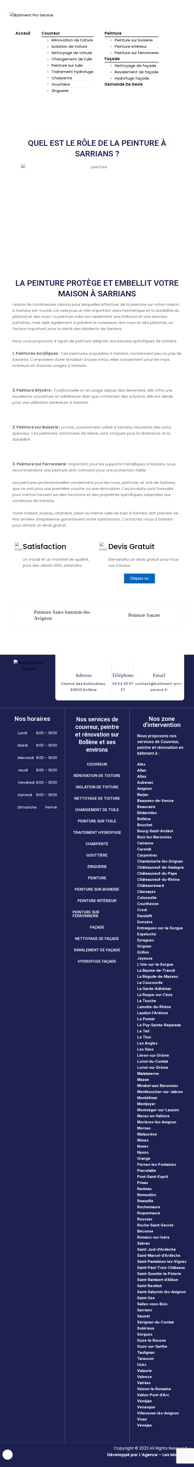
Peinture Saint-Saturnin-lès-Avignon (62, 615)
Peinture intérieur (131, 46)
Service (47, 106)
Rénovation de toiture (72, 40)
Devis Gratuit (73, 15)
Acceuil (22, 33)
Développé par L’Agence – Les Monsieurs (149, 1455)
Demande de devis (124, 84)
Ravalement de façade (137, 72)
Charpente (62, 78)
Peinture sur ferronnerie (137, 52)
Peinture (113, 33)
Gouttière (61, 84)
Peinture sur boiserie (134, 40)
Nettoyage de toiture (72, 52)
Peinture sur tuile (67, 65)
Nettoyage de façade (135, 65)
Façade (112, 58)
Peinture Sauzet (144, 615)
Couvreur (50, 33)
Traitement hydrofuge (72, 71)
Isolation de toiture (69, 46)
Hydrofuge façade (132, 78)
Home (27, 106)
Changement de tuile (72, 59)
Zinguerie (60, 90)
